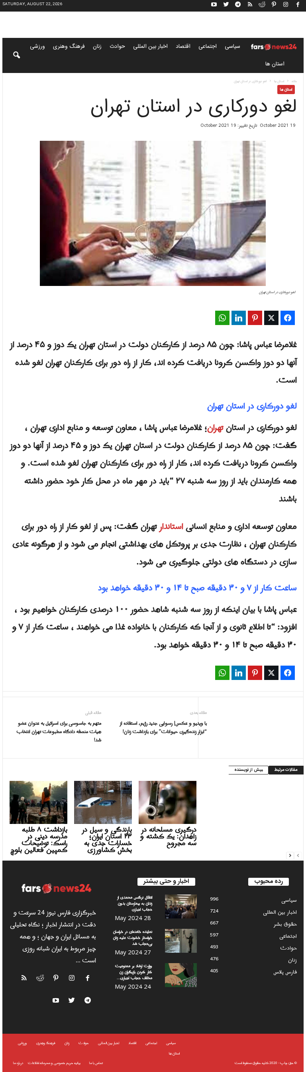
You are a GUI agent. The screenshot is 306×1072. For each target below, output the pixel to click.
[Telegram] (238, 6)
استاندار (171, 527)
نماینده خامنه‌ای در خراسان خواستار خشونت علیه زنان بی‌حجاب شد (132, 938)
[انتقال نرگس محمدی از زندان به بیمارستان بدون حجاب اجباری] (181, 906)
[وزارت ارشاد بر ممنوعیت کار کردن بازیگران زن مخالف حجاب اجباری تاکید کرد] (181, 975)
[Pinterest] (274, 6)
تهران (215, 428)
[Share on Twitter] (271, 318)
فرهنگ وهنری (69, 46)
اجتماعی (207, 46)
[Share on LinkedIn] (238, 318)
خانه (294, 81)
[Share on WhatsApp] (222, 318)
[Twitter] (226, 6)
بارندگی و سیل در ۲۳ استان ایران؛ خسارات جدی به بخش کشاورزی (107, 839)
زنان (97, 46)
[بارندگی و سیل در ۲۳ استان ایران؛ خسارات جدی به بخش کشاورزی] (103, 802)
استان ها (274, 64)
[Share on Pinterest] (255, 318)
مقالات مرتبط (286, 770)
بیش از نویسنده (248, 770)
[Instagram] (285, 6)
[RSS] (250, 6)
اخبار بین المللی (150, 46)
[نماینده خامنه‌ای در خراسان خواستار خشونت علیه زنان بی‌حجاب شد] (181, 941)
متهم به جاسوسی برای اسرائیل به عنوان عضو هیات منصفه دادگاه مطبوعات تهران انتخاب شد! (58, 732)
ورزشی (37, 46)
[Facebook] (297, 6)
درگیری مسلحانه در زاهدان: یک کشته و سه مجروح (168, 836)
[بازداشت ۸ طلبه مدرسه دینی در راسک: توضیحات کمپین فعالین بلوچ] (38, 802)
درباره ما (18, 1063)
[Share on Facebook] (287, 318)
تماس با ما (96, 1063)
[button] (11, 55)
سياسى (232, 46)
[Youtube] (214, 6)
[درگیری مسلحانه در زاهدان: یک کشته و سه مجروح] (167, 802)
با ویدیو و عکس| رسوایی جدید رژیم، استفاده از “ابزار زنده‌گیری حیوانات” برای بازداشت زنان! (163, 727)
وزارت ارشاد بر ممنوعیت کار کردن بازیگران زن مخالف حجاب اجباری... (133, 972)
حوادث (117, 46)
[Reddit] (262, 6)
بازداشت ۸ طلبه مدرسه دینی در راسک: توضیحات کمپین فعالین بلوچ (38, 839)
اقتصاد (183, 46)
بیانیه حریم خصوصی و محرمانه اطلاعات (54, 1063)
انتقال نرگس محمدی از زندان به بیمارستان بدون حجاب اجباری (134, 903)
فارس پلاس (285, 972)
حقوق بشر (285, 924)
